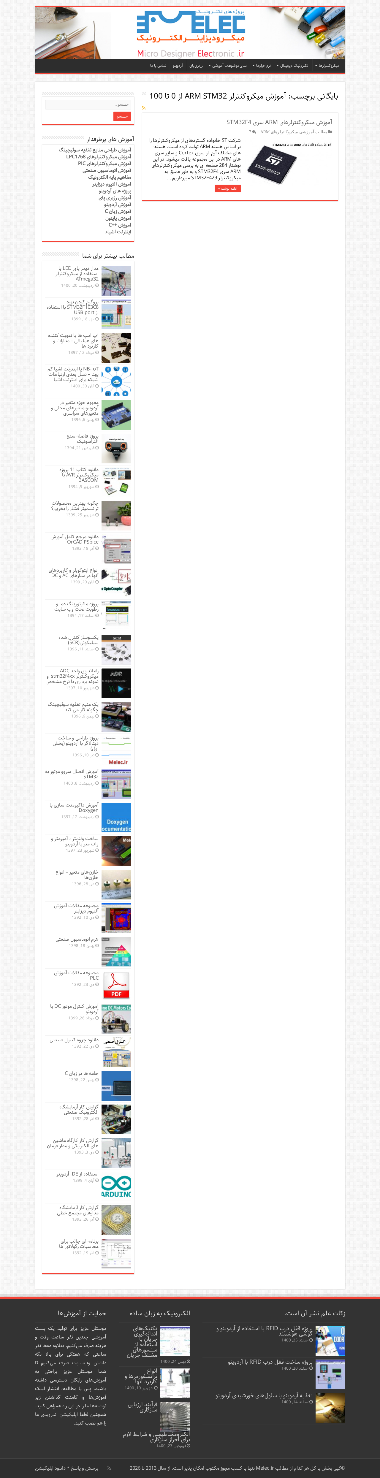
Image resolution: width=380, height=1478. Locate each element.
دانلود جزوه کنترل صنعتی (74, 1040)
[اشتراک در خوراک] (143, 108)
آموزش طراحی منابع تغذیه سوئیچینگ (95, 150)
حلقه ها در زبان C (82, 1073)
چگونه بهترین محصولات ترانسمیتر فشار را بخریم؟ (75, 506)
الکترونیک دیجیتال (294, 65)
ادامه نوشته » (227, 188)
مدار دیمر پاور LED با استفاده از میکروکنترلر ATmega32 (77, 273)
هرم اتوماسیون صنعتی (77, 939)
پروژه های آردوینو (115, 191)
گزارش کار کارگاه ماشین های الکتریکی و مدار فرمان (73, 1143)
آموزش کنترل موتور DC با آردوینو (74, 1009)
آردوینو (178, 65)
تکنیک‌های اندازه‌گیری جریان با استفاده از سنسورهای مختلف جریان (142, 1342)
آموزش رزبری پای (115, 198)
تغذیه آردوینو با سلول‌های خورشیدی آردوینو (264, 1396)
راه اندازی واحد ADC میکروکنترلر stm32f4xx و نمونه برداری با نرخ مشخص (72, 676)
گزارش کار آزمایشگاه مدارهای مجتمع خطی (78, 1210)
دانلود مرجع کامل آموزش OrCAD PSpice (74, 539)
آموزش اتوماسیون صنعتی (107, 170)
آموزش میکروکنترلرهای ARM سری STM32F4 (279, 122)
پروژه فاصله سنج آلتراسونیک (82, 439)
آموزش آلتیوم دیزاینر (111, 184)
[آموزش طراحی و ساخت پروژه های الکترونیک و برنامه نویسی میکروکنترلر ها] (190, 33)
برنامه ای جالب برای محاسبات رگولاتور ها (79, 1244)
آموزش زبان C (118, 211)
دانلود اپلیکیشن (50, 1468)
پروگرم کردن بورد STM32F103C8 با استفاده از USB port (73, 307)
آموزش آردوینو (117, 204)
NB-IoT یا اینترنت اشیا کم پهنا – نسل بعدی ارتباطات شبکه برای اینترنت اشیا (73, 374)
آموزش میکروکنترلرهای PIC (104, 163)
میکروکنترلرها (329, 65)
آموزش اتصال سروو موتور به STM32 (72, 774)
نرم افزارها (263, 65)
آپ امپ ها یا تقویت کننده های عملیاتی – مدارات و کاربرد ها (73, 341)
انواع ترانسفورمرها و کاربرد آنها (141, 1376)
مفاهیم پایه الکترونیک (109, 177)
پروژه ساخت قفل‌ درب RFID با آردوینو (270, 1362)
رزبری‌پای (196, 65)
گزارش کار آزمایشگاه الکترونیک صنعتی (79, 1110)
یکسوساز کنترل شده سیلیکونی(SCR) (78, 640)
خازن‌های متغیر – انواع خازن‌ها (77, 875)
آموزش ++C (120, 225)
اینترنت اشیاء (118, 232)
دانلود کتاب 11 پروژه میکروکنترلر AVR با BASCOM (79, 475)
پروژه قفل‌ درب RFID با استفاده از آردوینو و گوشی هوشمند (264, 1331)
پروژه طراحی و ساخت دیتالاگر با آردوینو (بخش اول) (76, 743)
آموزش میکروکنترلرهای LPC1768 (98, 157)
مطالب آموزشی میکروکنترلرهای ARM (293, 131)
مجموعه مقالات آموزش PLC (76, 976)
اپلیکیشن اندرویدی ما (56, 1414)
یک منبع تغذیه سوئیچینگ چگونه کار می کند (73, 707)
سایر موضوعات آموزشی (229, 65)
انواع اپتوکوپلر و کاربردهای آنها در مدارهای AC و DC (74, 573)
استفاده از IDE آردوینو (77, 1174)
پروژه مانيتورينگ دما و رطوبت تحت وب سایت (76, 607)
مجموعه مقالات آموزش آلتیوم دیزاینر (76, 908)
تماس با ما (158, 65)
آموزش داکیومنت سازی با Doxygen (74, 808)
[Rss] (109, 1468)
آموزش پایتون (118, 218)
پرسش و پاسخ (83, 1468)
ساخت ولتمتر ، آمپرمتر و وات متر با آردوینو (75, 841)
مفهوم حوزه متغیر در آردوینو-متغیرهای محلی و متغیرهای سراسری (75, 408)
